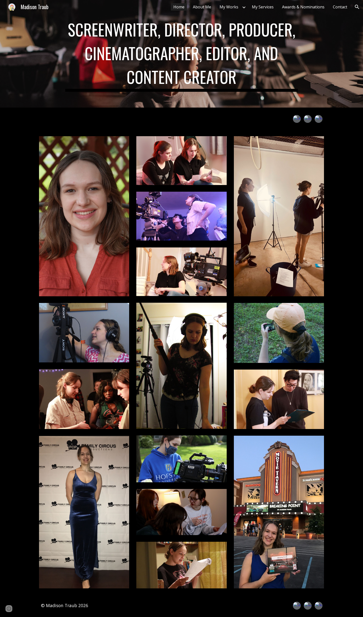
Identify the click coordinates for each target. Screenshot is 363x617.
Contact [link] (340, 7)
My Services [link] (263, 7)
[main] (181, 54)
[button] (357, 7)
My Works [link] (229, 7)
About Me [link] (202, 7)
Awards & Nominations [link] (303, 7)
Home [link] (178, 7)
